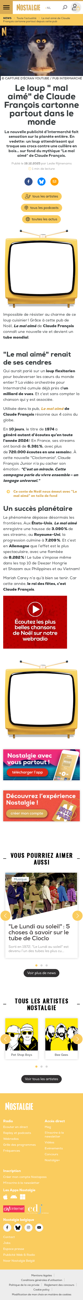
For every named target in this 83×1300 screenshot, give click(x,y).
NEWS (7, 18)
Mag (48, 1127)
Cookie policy (41, 1289)
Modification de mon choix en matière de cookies (41, 1294)
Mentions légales (41, 1275)
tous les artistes (44, 196)
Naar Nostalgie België (19, 1261)
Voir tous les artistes (41, 1079)
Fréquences (11, 1150)
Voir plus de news (41, 973)
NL (48, 8)
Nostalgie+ (52, 1160)
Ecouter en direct (15, 1127)
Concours (51, 1154)
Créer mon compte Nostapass (25, 1177)
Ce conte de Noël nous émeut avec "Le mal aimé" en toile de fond (45, 493)
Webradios (11, 1139)
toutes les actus (44, 219)
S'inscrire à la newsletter (54, 1134)
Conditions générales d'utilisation (41, 1280)
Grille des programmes (19, 1145)
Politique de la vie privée (24, 1285)
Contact (9, 1237)
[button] (36, 965)
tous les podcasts (44, 208)
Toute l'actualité (26, 18)
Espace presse (13, 1249)
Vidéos (49, 1142)
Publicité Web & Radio (19, 1255)
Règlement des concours (59, 1285)
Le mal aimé (52, 408)
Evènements (54, 1148)
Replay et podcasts (17, 1133)
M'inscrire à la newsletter (21, 1183)
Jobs (6, 1243)
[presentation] (5, 916)
